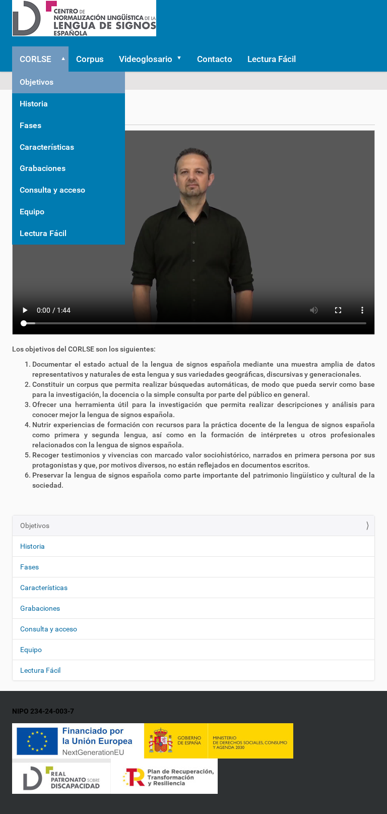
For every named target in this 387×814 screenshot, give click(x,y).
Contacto (214, 59)
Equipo (32, 211)
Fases (30, 125)
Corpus (90, 59)
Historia (34, 103)
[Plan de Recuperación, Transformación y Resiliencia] (164, 776)
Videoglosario (145, 59)
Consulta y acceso (52, 190)
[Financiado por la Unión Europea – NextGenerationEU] (78, 740)
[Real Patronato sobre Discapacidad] (61, 776)
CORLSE (35, 59)
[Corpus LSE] (84, 18)
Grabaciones (43, 168)
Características (47, 147)
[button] (61, 59)
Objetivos (36, 82)
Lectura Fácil (43, 233)
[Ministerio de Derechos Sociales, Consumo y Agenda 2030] (218, 740)
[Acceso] (14, 41)
